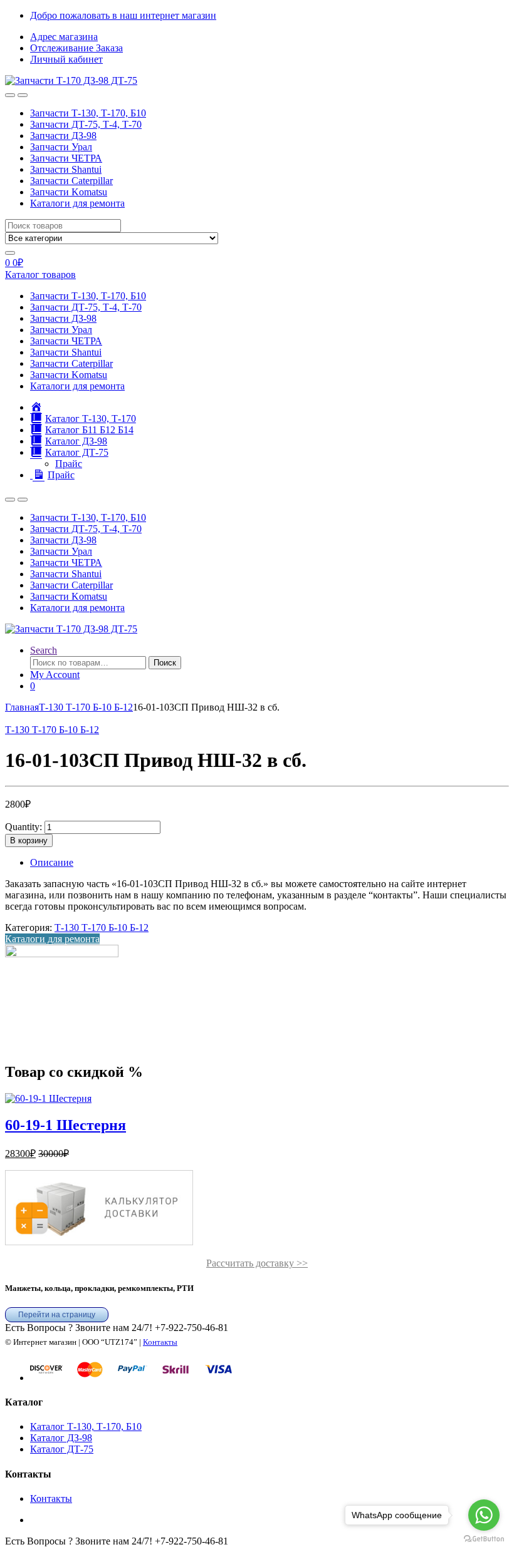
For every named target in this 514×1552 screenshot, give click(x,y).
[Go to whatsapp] (484, 1515)
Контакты (160, 1342)
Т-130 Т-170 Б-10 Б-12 (86, 707)
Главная (22, 707)
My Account (55, 674)
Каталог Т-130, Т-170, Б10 (86, 1426)
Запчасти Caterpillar (71, 180)
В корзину (29, 840)
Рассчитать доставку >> (257, 1263)
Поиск (165, 662)
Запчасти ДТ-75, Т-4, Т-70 (86, 124)
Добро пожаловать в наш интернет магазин (123, 15)
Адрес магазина (64, 36)
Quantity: (23, 826)
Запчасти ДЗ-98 (63, 135)
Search (43, 650)
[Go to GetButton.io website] (484, 1539)
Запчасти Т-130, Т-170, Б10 (88, 113)
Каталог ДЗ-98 (61, 1437)
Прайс (68, 463)
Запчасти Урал (61, 146)
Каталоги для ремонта (77, 203)
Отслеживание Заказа (76, 48)
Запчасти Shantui (66, 169)
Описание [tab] (51, 862)
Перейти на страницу (56, 1314)
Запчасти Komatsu (68, 192)
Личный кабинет (66, 59)
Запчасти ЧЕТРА (66, 158)
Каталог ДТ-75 (61, 1449)
